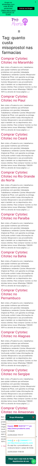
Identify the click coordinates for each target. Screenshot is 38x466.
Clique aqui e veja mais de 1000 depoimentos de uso (20, 460)
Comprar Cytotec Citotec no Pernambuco (14, 294)
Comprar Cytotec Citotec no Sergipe (15, 372)
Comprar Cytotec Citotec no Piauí (14, 98)
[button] (19, 31)
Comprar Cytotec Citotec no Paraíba (15, 216)
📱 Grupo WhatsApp (20, 417)
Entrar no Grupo (25, 8)
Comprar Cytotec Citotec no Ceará (14, 136)
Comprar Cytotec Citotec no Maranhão (17, 60)
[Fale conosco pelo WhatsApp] (33, 461)
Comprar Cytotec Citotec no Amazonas (17, 410)
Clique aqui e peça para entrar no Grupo (8, 12)
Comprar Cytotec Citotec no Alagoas (15, 334)
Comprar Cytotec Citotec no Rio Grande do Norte (18, 176)
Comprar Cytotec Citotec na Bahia (14, 254)
